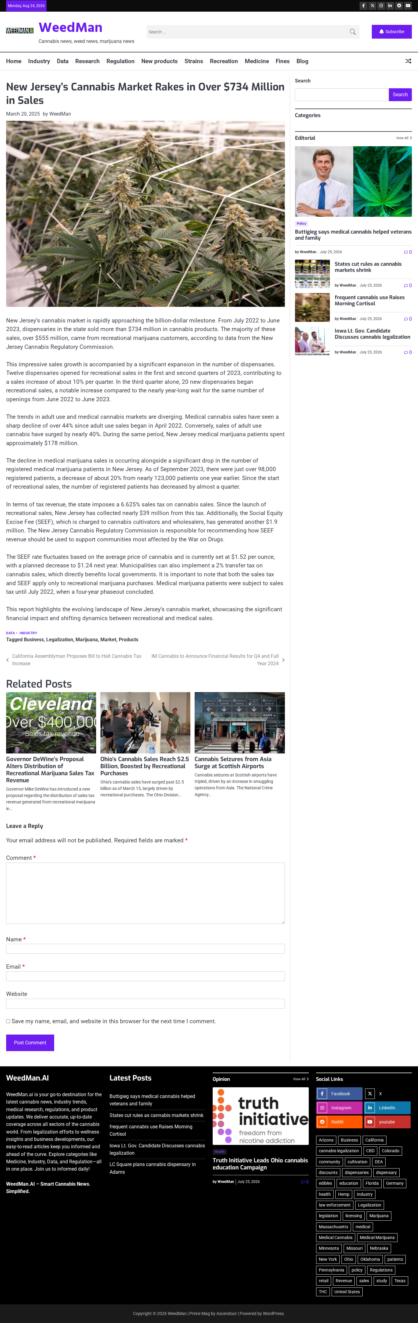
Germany (395, 1183)
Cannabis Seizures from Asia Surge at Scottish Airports (233, 762)
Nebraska (379, 1248)
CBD (370, 1150)
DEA (379, 1161)
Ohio (348, 1259)
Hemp (343, 1194)
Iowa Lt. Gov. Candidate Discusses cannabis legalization (372, 334)
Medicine (257, 61)
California (374, 1140)
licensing (353, 1215)
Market (108, 639)
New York (328, 1259)
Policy (302, 224)
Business (34, 639)
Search (303, 81)
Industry (39, 61)
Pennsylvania (331, 1270)
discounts (328, 1172)
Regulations (381, 1270)
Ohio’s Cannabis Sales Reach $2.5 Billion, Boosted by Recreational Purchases (144, 766)
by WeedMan (57, 114)
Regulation (120, 61)
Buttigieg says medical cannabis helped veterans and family (353, 234)
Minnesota (329, 1248)
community (329, 1161)
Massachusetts (333, 1226)
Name (16, 939)
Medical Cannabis (336, 1237)
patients (395, 1259)
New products (159, 61)
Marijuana (87, 639)
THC (323, 1291)
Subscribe (395, 31)
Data (63, 61)
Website (16, 993)
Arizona (326, 1140)
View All (402, 138)
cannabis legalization (339, 1150)
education (348, 1183)
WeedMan (71, 28)
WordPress (273, 1313)
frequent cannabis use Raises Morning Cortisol (370, 300)
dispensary (386, 1172)
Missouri (354, 1248)
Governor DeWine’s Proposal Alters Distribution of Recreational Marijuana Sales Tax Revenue (50, 769)
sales (364, 1280)
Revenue (344, 1280)
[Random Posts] (408, 61)
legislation (328, 1215)
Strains (194, 61)
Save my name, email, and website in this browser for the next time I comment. (114, 1021)
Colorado (390, 1150)
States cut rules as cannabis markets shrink (368, 266)
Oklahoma (370, 1259)
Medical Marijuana (377, 1237)
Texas (399, 1280)
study (381, 1280)
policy (357, 1270)
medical (363, 1226)
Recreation (224, 61)
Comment (21, 857)
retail (323, 1280)
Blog (302, 61)
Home (13, 61)
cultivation (358, 1161)
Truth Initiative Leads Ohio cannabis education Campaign (260, 1164)
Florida (372, 1183)
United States (347, 1291)
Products (128, 639)
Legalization (59, 639)
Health (220, 1152)
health (325, 1194)
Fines (283, 61)
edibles (325, 1183)
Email (15, 966)
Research (87, 61)
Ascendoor (226, 1313)
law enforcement (335, 1205)
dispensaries (357, 1172)
